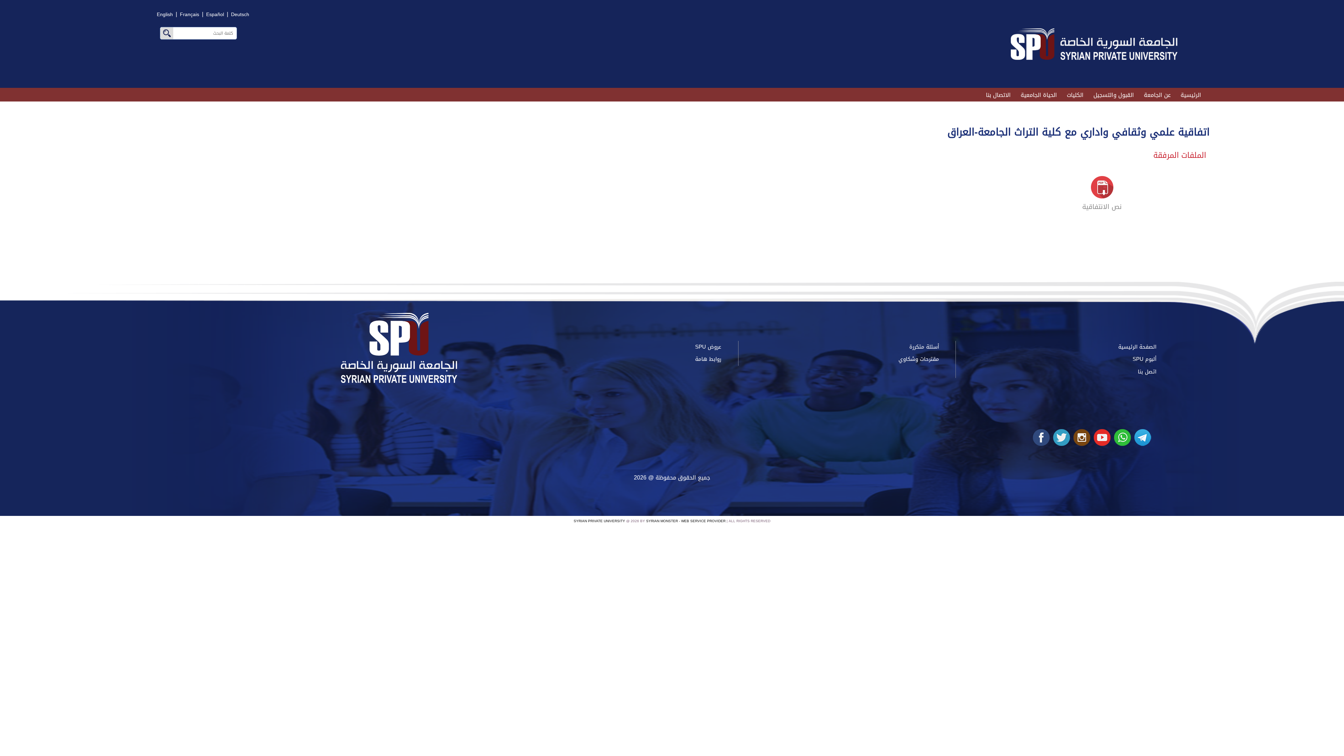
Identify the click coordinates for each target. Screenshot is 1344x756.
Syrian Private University (599, 521)
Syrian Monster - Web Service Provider (686, 521)
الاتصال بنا (998, 95)
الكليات (1075, 95)
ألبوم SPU (1144, 359)
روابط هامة (708, 359)
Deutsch (240, 14)
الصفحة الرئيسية (1137, 347)
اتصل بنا (1147, 372)
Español (215, 14)
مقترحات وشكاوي (918, 359)
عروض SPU (708, 347)
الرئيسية (1191, 95)
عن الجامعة (1157, 95)
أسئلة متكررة (924, 347)
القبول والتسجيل (1113, 95)
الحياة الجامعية (1039, 95)
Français (189, 14)
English (165, 14)
